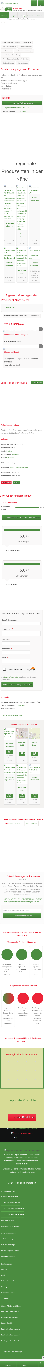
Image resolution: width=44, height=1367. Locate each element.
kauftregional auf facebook (10, 1335)
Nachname (6, 649)
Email (4, 658)
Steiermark (16, 454)
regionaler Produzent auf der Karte (16, 107)
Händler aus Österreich (9, 1197)
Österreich (10, 458)
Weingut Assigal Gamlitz (9, 778)
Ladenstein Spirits (22, 235)
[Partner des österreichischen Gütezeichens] (22, 1138)
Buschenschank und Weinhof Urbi (34, 264)
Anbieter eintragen (8, 1239)
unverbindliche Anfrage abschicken (17, 684)
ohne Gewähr (14, 823)
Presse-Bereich (6, 1323)
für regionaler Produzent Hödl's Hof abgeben (7, 969)
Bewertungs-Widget (8, 1256)
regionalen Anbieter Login (12, 1351)
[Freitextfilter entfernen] (33, 3)
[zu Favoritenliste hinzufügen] (3, 21)
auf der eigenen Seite (23, 1011)
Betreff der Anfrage (9, 620)
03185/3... (12, 111)
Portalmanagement (8, 1293)
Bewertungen (31, 16)
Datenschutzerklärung (12, 677)
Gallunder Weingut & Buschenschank (9, 264)
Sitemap (4, 1287)
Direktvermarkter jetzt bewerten (22, 518)
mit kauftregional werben (10, 1250)
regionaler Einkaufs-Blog (10, 1311)
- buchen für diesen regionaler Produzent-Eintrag (37, 1015)
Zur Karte (6, 712)
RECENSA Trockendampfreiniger (9, 745)
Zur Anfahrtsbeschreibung (12, 715)
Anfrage (39, 16)
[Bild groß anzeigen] (23, 331)
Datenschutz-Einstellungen (10, 1226)
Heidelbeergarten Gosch (22, 272)
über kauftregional (7, 1220)
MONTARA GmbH (22, 744)
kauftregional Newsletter (10, 1317)
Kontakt (16, 482)
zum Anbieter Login (8, 1245)
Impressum (5, 1269)
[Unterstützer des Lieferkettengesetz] (22, 1129)
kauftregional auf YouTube (10, 1341)
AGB (3, 1275)
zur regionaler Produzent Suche (2, 9)
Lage (13, 16)
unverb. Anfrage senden (23, 103)
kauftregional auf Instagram (11, 1329)
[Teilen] (35, 1364)
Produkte (10, 307)
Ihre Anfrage (7, 629)
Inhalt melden (31, 823)
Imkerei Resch (34, 744)
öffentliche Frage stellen (23, 916)
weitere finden (21, 968)
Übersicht (4, 16)
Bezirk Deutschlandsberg (19, 467)
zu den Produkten (23, 1117)
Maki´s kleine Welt (34, 199)
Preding (9, 451)
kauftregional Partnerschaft (39, 161)
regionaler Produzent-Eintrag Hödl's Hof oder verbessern (8, 1015)
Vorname (5, 640)
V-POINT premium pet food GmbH (9, 225)
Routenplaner (38, 382)
